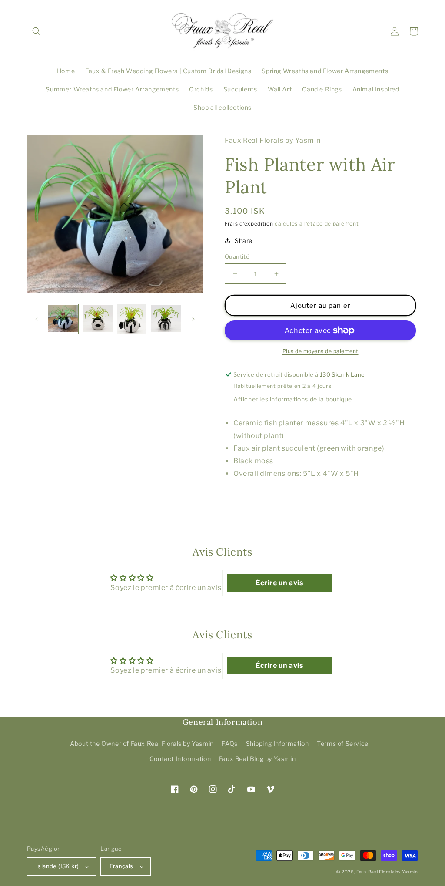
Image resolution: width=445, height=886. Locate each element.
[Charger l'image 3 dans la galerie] (132, 319)
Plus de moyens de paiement (320, 351)
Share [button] (243, 240)
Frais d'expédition (249, 223)
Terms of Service (343, 743)
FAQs (229, 743)
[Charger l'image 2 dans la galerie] (98, 319)
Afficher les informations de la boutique (292, 399)
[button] (36, 31)
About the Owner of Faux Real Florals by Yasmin (142, 743)
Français (121, 865)
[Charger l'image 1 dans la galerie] (63, 319)
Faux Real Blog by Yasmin (257, 758)
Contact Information (180, 758)
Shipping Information (277, 743)
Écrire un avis (279, 583)
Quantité (237, 256)
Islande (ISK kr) (57, 865)
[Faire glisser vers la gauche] (36, 319)
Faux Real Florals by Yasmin (387, 871)
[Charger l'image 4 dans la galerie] (166, 319)
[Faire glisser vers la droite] (193, 319)
